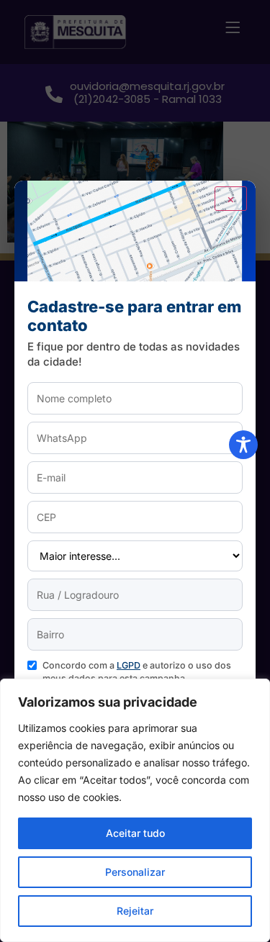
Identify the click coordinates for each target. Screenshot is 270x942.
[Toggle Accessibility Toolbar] (243, 445)
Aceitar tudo (135, 833)
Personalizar (135, 872)
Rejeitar (135, 911)
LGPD (128, 665)
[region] (135, 810)
